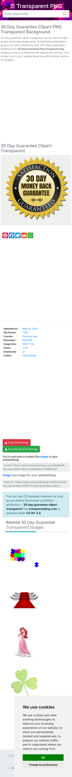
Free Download (17, 442)
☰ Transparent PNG (36, 6)
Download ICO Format (22, 449)
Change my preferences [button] (43, 764)
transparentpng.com (43, 509)
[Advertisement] (36, 103)
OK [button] (43, 757)
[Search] (64, 13)
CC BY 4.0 (33, 513)
